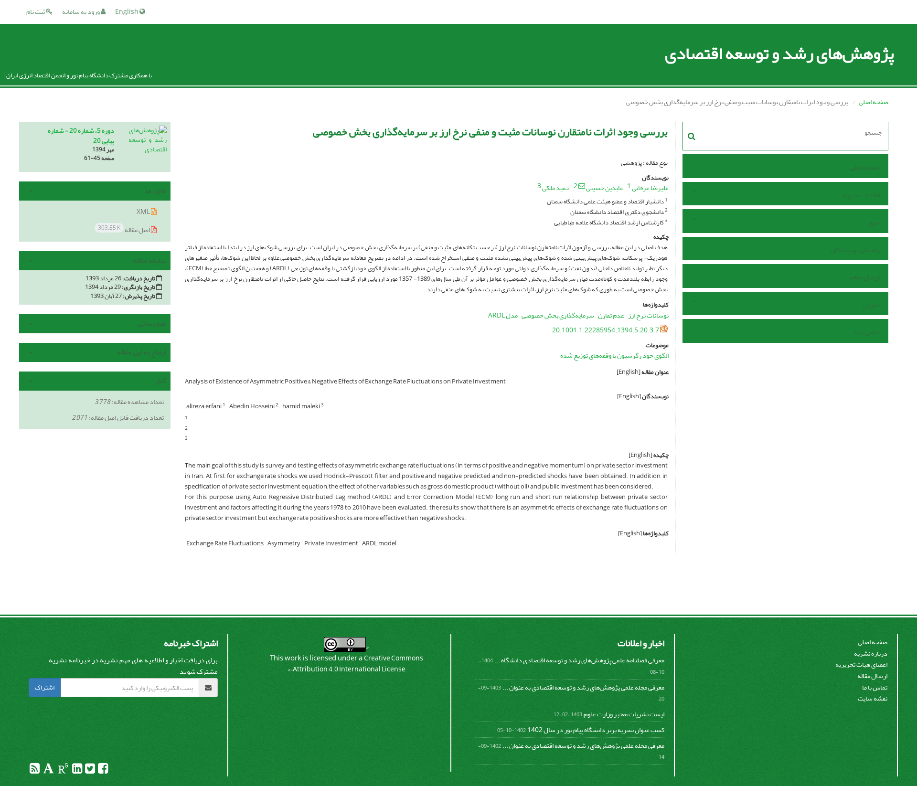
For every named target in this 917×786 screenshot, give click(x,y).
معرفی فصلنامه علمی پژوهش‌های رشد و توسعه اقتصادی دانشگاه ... (579, 660)
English (127, 11)
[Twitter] (89, 770)
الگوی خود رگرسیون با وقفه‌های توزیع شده (614, 355)
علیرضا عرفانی (650, 187)
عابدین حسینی (604, 187)
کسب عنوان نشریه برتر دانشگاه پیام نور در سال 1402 (595, 729)
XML (144, 211)
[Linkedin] (76, 770)
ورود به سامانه (81, 11)
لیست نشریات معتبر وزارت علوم (624, 714)
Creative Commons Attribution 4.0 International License (358, 664)
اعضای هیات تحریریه (861, 664)
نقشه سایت (872, 698)
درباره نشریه (870, 653)
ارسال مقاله (865, 277)
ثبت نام (36, 11)
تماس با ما (867, 332)
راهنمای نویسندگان (855, 250)
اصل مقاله (124, 229)
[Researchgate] (62, 770)
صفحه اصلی (873, 102)
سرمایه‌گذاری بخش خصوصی (558, 315)
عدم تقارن (611, 315)
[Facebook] (102, 770)
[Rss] (35, 770)
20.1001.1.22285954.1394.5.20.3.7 (605, 330)
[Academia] (48, 770)
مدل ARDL (503, 315)
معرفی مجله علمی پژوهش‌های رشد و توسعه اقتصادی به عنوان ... (583, 687)
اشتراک (44, 687)
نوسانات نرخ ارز (648, 315)
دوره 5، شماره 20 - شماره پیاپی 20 (81, 135)
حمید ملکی (556, 187)
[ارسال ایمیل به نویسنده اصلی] (581, 185)
